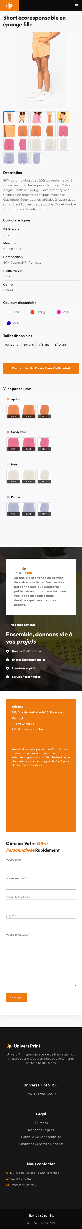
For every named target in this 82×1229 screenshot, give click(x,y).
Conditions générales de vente (41, 1144)
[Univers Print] (9, 5)
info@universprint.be (27, 729)
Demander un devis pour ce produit (41, 368)
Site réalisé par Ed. (41, 1215)
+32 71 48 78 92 (23, 724)
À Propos (41, 1123)
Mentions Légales (41, 1130)
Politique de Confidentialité (41, 1137)
